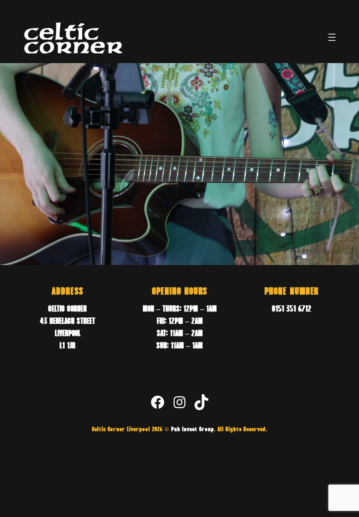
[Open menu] (332, 37)
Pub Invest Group (192, 429)
